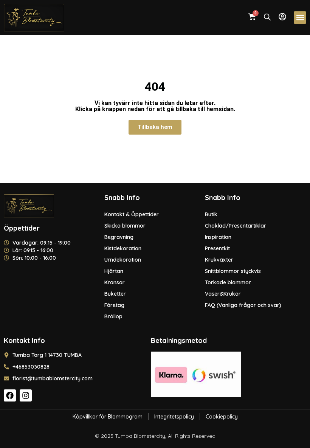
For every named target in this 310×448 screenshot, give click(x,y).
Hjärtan (113, 271)
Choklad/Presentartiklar (235, 225)
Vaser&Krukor (223, 293)
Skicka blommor (125, 225)
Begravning (118, 237)
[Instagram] (26, 395)
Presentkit (217, 248)
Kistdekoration (122, 248)
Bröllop (113, 316)
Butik (211, 214)
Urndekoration (122, 259)
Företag (114, 305)
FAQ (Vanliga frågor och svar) (243, 305)
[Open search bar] (267, 17)
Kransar (114, 282)
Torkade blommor (228, 282)
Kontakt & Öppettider (131, 214)
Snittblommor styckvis (233, 271)
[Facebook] (10, 395)
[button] (300, 17)
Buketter (115, 293)
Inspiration (218, 237)
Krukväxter (219, 259)
